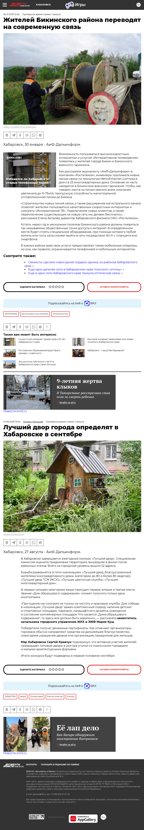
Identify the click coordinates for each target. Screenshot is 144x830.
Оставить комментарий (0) (114, 287)
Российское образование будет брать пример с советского (39, 352)
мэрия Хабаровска (13, 534)
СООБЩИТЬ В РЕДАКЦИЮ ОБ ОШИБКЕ (60, 764)
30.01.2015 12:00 (11, 14)
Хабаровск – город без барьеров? (106, 350)
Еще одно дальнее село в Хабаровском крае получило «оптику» (75, 269)
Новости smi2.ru (15, 411)
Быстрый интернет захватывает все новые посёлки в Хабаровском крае (110, 340)
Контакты (31, 764)
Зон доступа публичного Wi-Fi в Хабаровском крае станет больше (37, 363)
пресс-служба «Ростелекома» (19, 127)
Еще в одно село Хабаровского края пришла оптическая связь (74, 273)
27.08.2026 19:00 (11, 421)
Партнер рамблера (56, 817)
